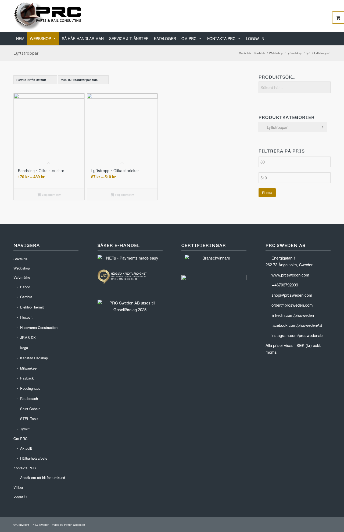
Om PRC (188, 38)
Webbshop (40, 38)
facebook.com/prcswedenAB (296, 325)
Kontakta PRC (221, 38)
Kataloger (165, 38)
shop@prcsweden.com (291, 295)
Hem (20, 38)
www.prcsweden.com (290, 275)
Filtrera (267, 192)
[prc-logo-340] (48, 16)
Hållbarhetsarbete (33, 458)
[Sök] (329, 35)
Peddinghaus (30, 388)
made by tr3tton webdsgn (68, 524)
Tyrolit (25, 428)
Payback (27, 378)
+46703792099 (285, 285)
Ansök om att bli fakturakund (42, 477)
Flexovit (26, 317)
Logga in (255, 38)
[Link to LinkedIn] (310, 16)
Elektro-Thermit (32, 307)
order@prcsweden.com (292, 305)
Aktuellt (26, 448)
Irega (24, 347)
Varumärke (21, 277)
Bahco (25, 286)
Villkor (18, 487)
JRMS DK (28, 337)
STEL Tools (29, 418)
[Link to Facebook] (318, 16)
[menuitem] (329, 36)
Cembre (26, 296)
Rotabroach (29, 398)
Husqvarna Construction (39, 327)
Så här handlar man (83, 38)
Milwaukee (28, 368)
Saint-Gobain (30, 408)
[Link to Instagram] (326, 16)
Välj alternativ (51, 195)
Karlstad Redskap (34, 357)
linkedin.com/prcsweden (292, 315)
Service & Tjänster (129, 38)
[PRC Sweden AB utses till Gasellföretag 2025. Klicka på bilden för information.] (130, 309)
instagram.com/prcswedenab (296, 335)
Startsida (20, 258)
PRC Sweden (40, 524)
